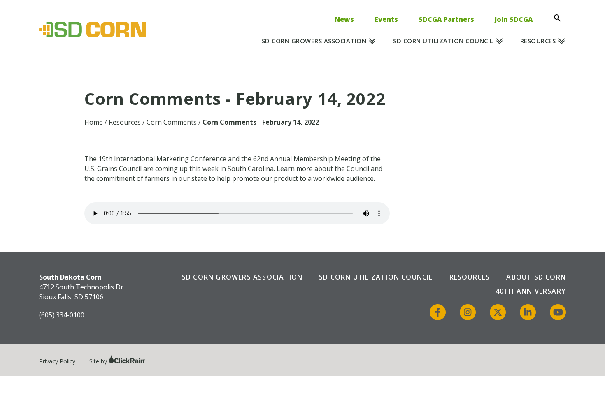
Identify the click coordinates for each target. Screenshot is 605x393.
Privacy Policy (57, 361)
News (344, 19)
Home (93, 122)
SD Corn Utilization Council (443, 41)
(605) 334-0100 (61, 314)
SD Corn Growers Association (314, 41)
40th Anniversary (531, 291)
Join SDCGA (514, 19)
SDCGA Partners (446, 19)
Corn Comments (172, 122)
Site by (99, 361)
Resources (538, 41)
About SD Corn (536, 277)
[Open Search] (560, 18)
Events (386, 19)
